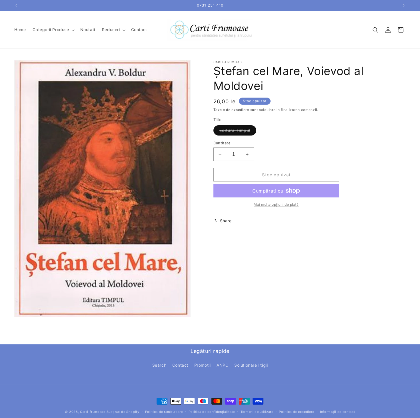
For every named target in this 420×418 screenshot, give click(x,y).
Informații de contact (337, 411)
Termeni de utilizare (257, 411)
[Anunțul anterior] (16, 5)
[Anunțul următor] (403, 5)
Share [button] (226, 220)
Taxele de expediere (231, 110)
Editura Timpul (237, 132)
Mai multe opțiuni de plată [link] (276, 204)
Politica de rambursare (164, 411)
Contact (180, 365)
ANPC (222, 365)
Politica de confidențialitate (212, 411)
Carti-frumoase (92, 412)
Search (159, 365)
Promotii (202, 365)
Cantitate (222, 143)
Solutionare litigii (251, 365)
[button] (53, 30)
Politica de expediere (296, 411)
